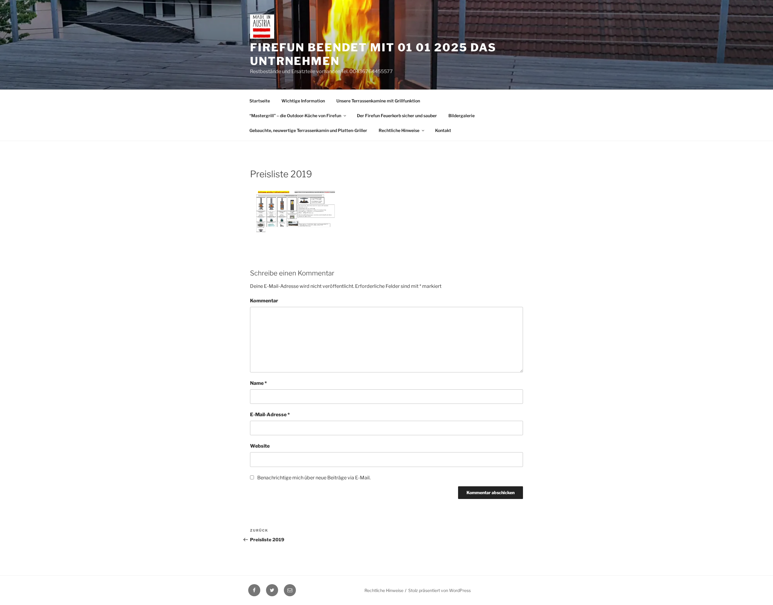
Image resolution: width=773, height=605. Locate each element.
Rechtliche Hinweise (399, 130)
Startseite (259, 100)
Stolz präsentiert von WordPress (439, 590)
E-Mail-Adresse (270, 414)
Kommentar (264, 301)
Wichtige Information (303, 100)
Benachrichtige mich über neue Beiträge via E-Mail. (313, 478)
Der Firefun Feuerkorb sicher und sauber (397, 115)
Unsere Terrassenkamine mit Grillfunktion (378, 100)
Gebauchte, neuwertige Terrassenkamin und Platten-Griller (308, 130)
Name (258, 383)
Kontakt (443, 130)
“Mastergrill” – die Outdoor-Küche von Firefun (295, 115)
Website (260, 446)
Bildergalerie (461, 115)
